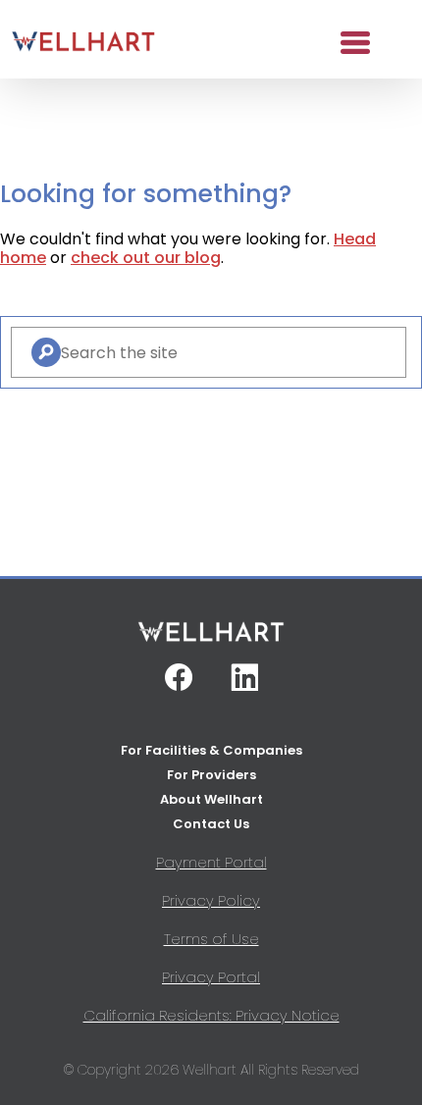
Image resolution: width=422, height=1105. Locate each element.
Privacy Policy (211, 900)
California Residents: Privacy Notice (211, 1015)
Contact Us (211, 824)
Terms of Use (211, 938)
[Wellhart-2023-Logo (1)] (83, 43)
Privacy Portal (211, 977)
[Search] (46, 352)
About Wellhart (211, 799)
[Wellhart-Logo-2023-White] (211, 639)
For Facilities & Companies (211, 750)
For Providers (211, 774)
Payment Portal (211, 862)
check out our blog (146, 257)
